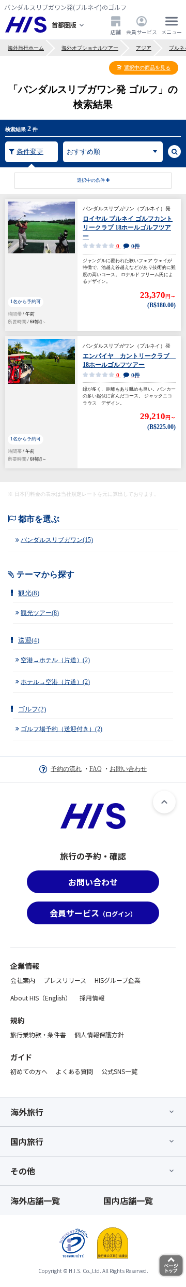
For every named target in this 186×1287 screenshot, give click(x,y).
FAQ (95, 769)
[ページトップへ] (164, 802)
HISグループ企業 (118, 980)
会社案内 (22, 980)
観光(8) (28, 593)
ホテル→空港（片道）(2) (55, 681)
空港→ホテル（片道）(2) (55, 660)
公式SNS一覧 (119, 1071)
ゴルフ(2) (32, 709)
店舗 (116, 31)
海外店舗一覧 (35, 1200)
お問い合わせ (128, 769)
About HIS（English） (40, 997)
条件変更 (30, 151)
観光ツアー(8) (40, 613)
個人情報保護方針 (99, 1034)
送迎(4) (28, 640)
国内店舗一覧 (128, 1200)
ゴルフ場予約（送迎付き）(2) (61, 729)
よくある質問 (74, 1071)
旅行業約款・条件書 (38, 1034)
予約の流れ (66, 769)
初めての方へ (29, 1071)
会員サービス (141, 31)
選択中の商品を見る (147, 67)
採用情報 (92, 997)
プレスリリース (64, 980)
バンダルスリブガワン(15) (57, 540)
